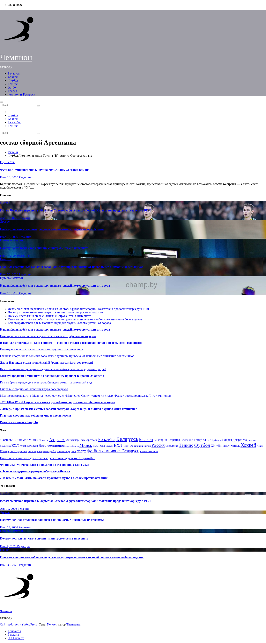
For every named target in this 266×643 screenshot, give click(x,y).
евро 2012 (22, 451)
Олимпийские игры (140, 445)
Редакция (25, 177)
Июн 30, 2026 (9, 274)
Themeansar (73, 624)
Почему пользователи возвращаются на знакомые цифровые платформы (52, 229)
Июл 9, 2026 (8, 255)
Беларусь (14, 73)
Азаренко (57, 439)
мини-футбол (49, 451)
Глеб (209, 440)
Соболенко (172, 445)
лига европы (35, 451)
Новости (5, 259)
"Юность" (43, 440)
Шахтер (4, 451)
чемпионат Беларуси (21, 94)
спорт (81, 451)
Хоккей (13, 77)
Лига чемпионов (52, 445)
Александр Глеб (75, 440)
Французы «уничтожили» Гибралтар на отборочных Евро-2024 (44, 464)
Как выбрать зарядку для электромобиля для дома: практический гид (46, 382)
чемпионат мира (149, 451)
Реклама (13, 634)
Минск (85, 445)
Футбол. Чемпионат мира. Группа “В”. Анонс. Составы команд (44, 169)
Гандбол (200, 440)
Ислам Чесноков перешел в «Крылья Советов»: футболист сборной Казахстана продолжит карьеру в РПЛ (75, 210)
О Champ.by (16, 638)
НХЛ (118, 445)
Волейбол (187, 439)
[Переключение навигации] (1, 102)
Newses (52, 624)
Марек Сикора (72, 446)
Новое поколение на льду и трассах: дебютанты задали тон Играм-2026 (47, 458)
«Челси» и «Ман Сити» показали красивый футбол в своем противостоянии (53, 478)
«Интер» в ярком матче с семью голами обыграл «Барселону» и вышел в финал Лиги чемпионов (68, 409)
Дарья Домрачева (235, 439)
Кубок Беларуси (28, 445)
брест (13, 451)
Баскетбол (14, 122)
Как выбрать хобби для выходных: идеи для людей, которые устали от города (55, 285)
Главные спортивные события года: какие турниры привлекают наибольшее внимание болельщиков (72, 266)
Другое (5, 221)
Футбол (13, 80)
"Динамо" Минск (26, 440)
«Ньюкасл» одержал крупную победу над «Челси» (35, 471)
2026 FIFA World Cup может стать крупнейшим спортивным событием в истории (57, 402)
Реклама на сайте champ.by (19, 422)
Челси (260, 446)
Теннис (13, 84)
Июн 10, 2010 (9, 177)
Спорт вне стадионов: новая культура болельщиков (34, 389)
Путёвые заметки (11, 240)
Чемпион (16, 57)
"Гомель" (6, 440)
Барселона (91, 440)
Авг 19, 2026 (9, 218)
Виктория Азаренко (167, 439)
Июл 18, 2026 (9, 237)
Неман (126, 446)
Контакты (14, 631)
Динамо (252, 440)
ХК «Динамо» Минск (225, 445)
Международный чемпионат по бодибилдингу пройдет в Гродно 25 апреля (52, 375)
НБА (95, 446)
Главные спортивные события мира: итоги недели (35, 415)
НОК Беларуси (106, 446)
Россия (12, 91)
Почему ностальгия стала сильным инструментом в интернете (44, 248)
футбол (12, 87)
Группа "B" (7, 162)
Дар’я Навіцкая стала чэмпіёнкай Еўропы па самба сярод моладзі (46, 362)
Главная (13, 152)
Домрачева (5, 446)
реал (73, 451)
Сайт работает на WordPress (19, 624)
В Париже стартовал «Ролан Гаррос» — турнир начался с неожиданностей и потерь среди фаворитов (71, 342)
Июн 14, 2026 (9, 293)
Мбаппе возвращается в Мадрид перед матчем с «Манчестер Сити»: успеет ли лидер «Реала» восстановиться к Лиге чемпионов (85, 395)
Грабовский (217, 440)
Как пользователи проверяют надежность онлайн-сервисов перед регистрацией (53, 369)
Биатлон (146, 439)
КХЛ (15, 445)
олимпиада (63, 451)
